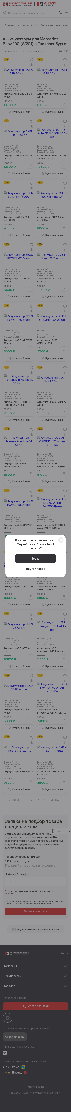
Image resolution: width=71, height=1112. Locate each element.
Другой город (35, 569)
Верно (35, 558)
